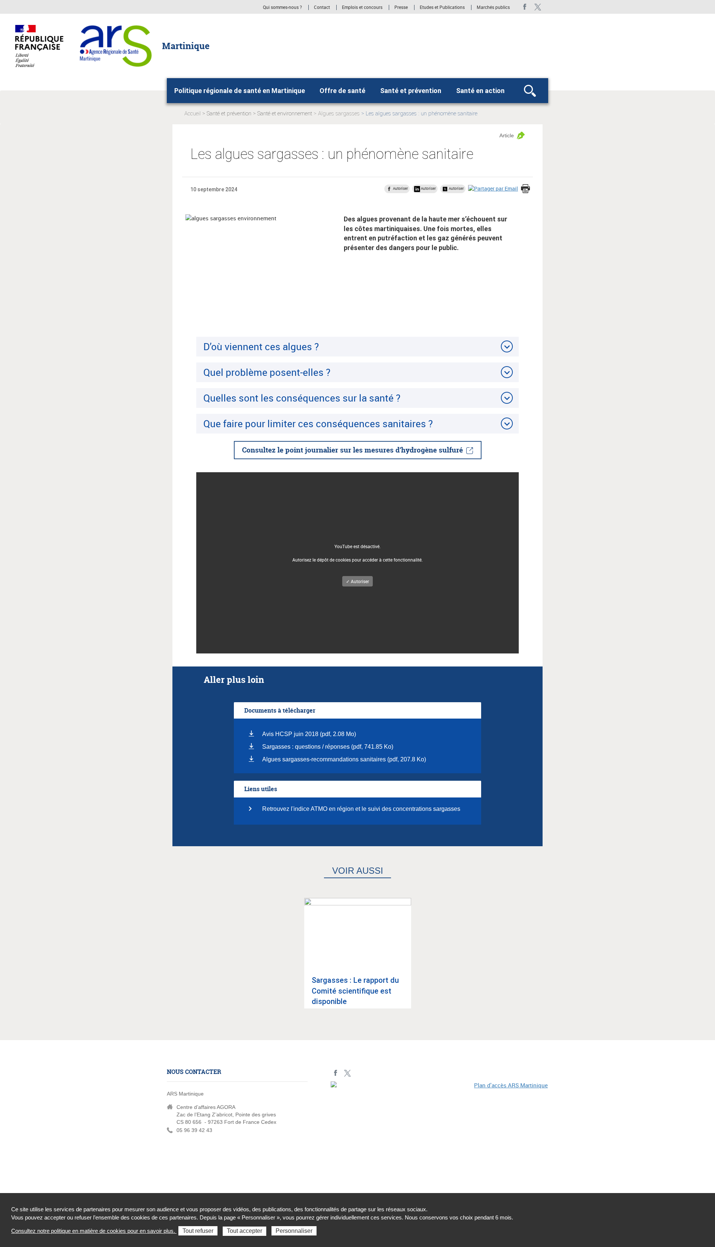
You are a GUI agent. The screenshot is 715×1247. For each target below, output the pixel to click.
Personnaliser (294, 1231)
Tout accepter (244, 1231)
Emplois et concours (362, 7)
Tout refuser (197, 1231)
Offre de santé (342, 91)
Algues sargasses (339, 113)
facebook (525, 7)
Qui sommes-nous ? (282, 7)
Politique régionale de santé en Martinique (239, 91)
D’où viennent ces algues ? (261, 346)
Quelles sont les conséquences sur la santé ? (301, 397)
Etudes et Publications (442, 7)
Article (506, 135)
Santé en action (480, 91)
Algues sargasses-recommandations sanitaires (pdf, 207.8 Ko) (344, 759)
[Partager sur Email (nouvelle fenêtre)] (493, 188)
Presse (401, 7)
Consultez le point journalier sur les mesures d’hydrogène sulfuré (352, 450)
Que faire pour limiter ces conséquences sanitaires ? (318, 423)
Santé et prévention (410, 91)
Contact (322, 7)
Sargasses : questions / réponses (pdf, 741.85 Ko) (327, 747)
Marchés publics (493, 7)
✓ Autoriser (357, 581)
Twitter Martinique (538, 7)
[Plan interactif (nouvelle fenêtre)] (439, 1132)
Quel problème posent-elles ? (266, 372)
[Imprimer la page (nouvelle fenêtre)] (525, 189)
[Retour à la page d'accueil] (116, 45)
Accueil (192, 113)
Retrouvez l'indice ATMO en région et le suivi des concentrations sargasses (361, 809)
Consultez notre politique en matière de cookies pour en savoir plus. (94, 1231)
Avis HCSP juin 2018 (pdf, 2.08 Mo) (309, 734)
